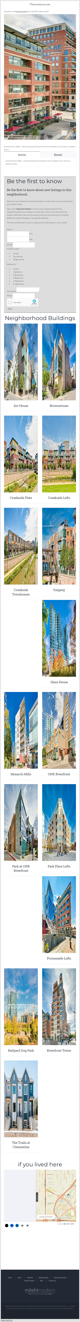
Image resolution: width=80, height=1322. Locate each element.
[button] (68, 1194)
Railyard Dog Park (21, 1050)
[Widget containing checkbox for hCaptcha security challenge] (22, 302)
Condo (16, 254)
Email (10, 245)
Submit (10, 309)
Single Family (18, 260)
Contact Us (52, 1280)
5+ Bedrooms (18, 284)
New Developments (60, 1277)
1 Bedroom (17, 272)
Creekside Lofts (59, 498)
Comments (11, 291)
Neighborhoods (43, 1277)
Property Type (13, 249)
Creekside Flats (21, 498)
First (31, 234)
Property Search (29, 1280)
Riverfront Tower (59, 1050)
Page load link (6, 1320)
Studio (16, 269)
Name (10, 229)
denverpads (21, 12)
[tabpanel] (40, 162)
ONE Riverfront (59, 774)
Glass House (59, 682)
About (19, 1277)
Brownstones (59, 406)
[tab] (22, 154)
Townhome (18, 257)
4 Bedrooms (18, 281)
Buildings (30, 1277)
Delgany (59, 590)
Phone (9, 296)
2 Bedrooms (18, 275)
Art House (21, 406)
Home (10, 1277)
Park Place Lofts (59, 866)
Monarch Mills (21, 774)
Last (30, 239)
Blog (41, 1280)
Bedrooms (12, 264)
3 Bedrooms (18, 278)
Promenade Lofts (59, 958)
